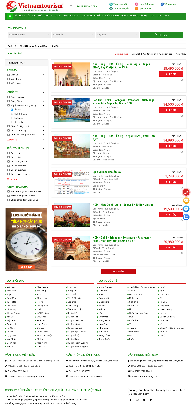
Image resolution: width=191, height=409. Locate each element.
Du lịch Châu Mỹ (167, 316)
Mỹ (160, 324)
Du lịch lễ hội (73, 335)
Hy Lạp (162, 313)
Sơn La (9, 346)
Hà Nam (10, 328)
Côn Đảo (71, 301)
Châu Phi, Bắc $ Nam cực (171, 328)
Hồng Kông (104, 335)
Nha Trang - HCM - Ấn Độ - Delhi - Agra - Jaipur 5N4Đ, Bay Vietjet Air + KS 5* (121, 65)
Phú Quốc (72, 294)
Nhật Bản (103, 328)
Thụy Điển (164, 305)
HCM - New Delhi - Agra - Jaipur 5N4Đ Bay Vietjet (123, 205)
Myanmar (103, 316)
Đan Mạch (134, 331)
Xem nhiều (181, 53)
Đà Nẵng (41, 290)
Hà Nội (9, 331)
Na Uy (162, 287)
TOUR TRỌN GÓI (86, 6)
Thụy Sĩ (132, 328)
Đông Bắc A (104, 320)
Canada (163, 320)
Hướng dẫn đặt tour (142, 15)
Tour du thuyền (121, 8)
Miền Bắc (10, 287)
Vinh (38, 294)
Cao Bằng (11, 298)
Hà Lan (163, 301)
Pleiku (39, 339)
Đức (131, 316)
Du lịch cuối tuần (75, 328)
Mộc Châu (11, 342)
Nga (161, 290)
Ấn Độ (55, 46)
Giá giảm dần (165, 53)
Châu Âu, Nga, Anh (138, 313)
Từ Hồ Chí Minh (74, 298)
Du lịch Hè (72, 313)
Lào (100, 313)
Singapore (103, 301)
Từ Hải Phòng (13, 313)
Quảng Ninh (12, 324)
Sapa (9, 294)
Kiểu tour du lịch (115, 15)
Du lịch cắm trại (74, 324)
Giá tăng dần (149, 53)
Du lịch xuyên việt (75, 320)
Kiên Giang (72, 305)
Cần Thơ (40, 346)
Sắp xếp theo (121, 53)
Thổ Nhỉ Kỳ (164, 294)
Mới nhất (136, 53)
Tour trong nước (65, 15)
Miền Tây (71, 287)
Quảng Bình (42, 305)
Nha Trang (41, 324)
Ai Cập (162, 335)
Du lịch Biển (73, 339)
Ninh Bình (11, 290)
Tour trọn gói (120, 4)
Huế (38, 309)
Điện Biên (11, 320)
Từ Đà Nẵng (42, 313)
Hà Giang (11, 309)
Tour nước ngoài (90, 15)
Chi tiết (170, 74)
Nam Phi (163, 331)
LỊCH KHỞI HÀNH (41, 15)
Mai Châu (11, 339)
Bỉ (160, 298)
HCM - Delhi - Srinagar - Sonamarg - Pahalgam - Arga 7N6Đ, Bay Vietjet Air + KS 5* (122, 239)
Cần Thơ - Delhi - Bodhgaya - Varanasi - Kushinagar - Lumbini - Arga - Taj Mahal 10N (124, 101)
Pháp (131, 339)
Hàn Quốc (103, 324)
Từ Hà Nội (11, 301)
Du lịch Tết (72, 316)
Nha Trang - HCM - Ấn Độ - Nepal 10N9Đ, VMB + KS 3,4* (124, 137)
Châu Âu (133, 320)
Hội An (39, 301)
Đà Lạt (40, 328)
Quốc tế (11, 46)
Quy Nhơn (41, 316)
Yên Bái (10, 316)
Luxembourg (165, 309)
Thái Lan (102, 294)
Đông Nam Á (105, 287)
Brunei (101, 305)
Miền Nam (41, 342)
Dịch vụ (162, 15)
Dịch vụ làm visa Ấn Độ (107, 172)
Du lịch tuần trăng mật (78, 346)
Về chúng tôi (22, 15)
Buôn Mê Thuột (44, 335)
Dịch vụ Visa (144, 8)
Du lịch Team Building (77, 342)
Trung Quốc (104, 339)
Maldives (133, 298)
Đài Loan (103, 331)
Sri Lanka (133, 301)
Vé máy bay (170, 4)
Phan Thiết (42, 331)
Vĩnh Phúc (11, 305)
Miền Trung (42, 287)
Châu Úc (133, 305)
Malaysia (102, 290)
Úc (130, 309)
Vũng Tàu (72, 290)
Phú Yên (40, 320)
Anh (131, 335)
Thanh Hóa (42, 298)
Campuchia (104, 298)
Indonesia (103, 309)
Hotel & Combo (146, 4)
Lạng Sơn (11, 335)
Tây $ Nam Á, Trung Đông (34, 46)
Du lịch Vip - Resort (76, 331)
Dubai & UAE (135, 294)
